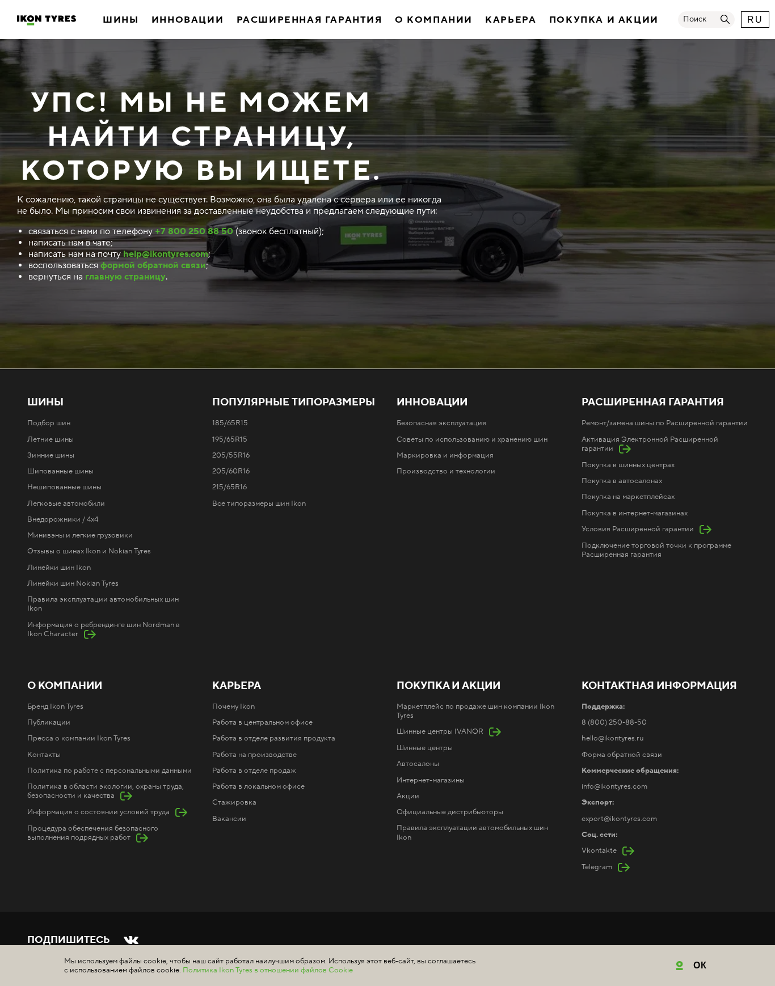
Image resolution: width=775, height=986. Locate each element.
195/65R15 (229, 439)
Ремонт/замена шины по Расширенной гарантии (665, 423)
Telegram (597, 866)
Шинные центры (425, 747)
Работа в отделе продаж (254, 770)
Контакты (44, 754)
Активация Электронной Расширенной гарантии (650, 444)
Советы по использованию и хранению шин (472, 439)
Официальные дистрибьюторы (450, 811)
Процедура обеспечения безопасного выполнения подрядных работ (92, 833)
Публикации (48, 722)
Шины (120, 20)
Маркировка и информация (445, 455)
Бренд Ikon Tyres (55, 706)
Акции (408, 796)
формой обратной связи (153, 265)
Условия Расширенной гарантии (638, 529)
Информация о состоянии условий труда (98, 811)
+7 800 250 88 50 (194, 231)
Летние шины (50, 439)
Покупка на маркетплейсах (628, 496)
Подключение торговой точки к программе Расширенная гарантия (656, 550)
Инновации (187, 20)
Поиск (694, 19)
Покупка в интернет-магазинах (635, 513)
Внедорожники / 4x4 (62, 519)
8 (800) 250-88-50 (614, 722)
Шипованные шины (60, 471)
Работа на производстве (254, 754)
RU (755, 19)
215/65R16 (229, 487)
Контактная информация (659, 686)
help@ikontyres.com (165, 254)
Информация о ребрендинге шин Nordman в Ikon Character (103, 629)
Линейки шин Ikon (59, 567)
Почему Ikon (233, 706)
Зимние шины (50, 455)
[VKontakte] (131, 940)
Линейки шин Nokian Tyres (73, 583)
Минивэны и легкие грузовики (80, 535)
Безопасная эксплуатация (441, 423)
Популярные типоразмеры (293, 402)
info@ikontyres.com (614, 786)
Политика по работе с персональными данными (109, 770)
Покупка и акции (604, 20)
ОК (700, 965)
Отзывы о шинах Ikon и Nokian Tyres (89, 551)
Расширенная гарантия (309, 20)
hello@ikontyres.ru (612, 738)
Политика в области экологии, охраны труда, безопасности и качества (105, 791)
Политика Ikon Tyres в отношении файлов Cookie (268, 970)
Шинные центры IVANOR (440, 731)
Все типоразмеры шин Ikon (259, 503)
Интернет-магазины (431, 780)
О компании (434, 20)
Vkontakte (599, 850)
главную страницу (125, 276)
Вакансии (229, 818)
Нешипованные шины (64, 487)
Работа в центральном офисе (262, 722)
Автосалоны (418, 763)
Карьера (510, 20)
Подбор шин (48, 423)
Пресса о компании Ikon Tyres (78, 738)
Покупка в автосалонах (622, 480)
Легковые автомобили (66, 503)
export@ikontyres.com (619, 818)
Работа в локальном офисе (258, 786)
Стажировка (234, 802)
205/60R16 (231, 471)
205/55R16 (231, 455)
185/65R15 (230, 423)
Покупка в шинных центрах (628, 464)
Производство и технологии (446, 471)
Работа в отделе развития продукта (273, 738)
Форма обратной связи (622, 754)
